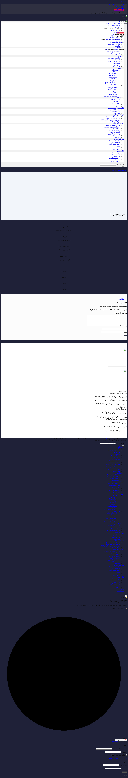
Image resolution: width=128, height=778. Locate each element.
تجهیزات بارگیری (119, 139)
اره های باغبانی (112, 89)
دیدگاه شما (123, 326)
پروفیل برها (117, 32)
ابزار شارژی (120, 47)
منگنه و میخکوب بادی (114, 58)
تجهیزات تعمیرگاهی (118, 123)
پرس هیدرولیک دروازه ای (113, 134)
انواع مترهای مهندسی (114, 99)
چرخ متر (117, 106)
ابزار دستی (121, 68)
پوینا (48, 438)
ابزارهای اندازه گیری (118, 97)
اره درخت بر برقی (111, 92)
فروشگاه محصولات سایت (119, 170)
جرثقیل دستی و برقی (114, 140)
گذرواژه (124, 751)
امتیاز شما (124, 313)
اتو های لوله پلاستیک (114, 35)
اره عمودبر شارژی (115, 52)
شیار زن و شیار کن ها (114, 44)
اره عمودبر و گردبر (115, 37)
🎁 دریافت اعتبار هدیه (121, 740)
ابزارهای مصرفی (115, 161)
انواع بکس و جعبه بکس (110, 84)
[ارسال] (123, 166)
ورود (113, 755)
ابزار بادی (121, 56)
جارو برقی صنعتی (115, 135)
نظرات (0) (121, 299)
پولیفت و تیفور (116, 142)
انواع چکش (113, 78)
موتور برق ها (116, 159)
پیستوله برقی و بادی (114, 65)
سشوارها (117, 28)
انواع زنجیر (117, 147)
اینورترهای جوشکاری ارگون (112, 118)
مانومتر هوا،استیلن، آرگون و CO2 (110, 120)
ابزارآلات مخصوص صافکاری (112, 125)
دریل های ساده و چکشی (113, 23)
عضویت (125, 771)
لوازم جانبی (120, 151)
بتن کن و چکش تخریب (114, 25)
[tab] (62, 299)
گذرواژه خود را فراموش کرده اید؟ (117, 758)
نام (126, 329)
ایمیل (125, 332)
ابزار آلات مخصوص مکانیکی (112, 127)
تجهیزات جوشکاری (118, 115)
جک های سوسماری (114, 130)
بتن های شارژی (115, 54)
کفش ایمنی (117, 113)
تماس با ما (121, 8)
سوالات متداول (119, 6)
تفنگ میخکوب (113, 77)
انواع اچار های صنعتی (111, 82)
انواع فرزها (117, 27)
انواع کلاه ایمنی (116, 111)
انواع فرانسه (113, 71)
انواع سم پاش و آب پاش (110, 96)
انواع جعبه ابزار (116, 152)
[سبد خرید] (120, 36)
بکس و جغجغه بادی (114, 59)
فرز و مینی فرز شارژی (113, 51)
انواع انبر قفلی (113, 75)
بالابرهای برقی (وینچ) (114, 144)
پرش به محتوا (123, 1)
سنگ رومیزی (116, 46)
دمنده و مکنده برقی (114, 42)
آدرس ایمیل (123, 765)
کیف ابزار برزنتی (115, 154)
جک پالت (117, 137)
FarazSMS (115, 741)
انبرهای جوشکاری (115, 121)
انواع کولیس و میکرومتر (113, 104)
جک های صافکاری (115, 132)
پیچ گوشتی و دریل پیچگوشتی (112, 49)
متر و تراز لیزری (115, 103)
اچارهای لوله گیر (112, 80)
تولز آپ (106, 438)
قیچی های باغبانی (112, 87)
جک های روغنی (116, 128)
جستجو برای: (120, 164)
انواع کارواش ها (115, 30)
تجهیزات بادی (116, 66)
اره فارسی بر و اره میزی (113, 40)
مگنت (118, 146)
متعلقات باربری (115, 149)
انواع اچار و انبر (116, 70)
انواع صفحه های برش (114, 158)
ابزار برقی (121, 21)
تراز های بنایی (116, 101)
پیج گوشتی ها (113, 73)
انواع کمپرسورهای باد (114, 61)
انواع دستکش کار (115, 109)
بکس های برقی (116, 33)
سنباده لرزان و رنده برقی (113, 39)
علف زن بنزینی (112, 94)
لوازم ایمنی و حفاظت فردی (116, 108)
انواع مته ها (117, 156)
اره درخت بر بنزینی (111, 90)
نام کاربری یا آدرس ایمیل (119, 748)
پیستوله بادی (116, 63)
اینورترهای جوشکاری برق (113, 116)
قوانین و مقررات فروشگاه (116, 4)
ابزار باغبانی (117, 85)
